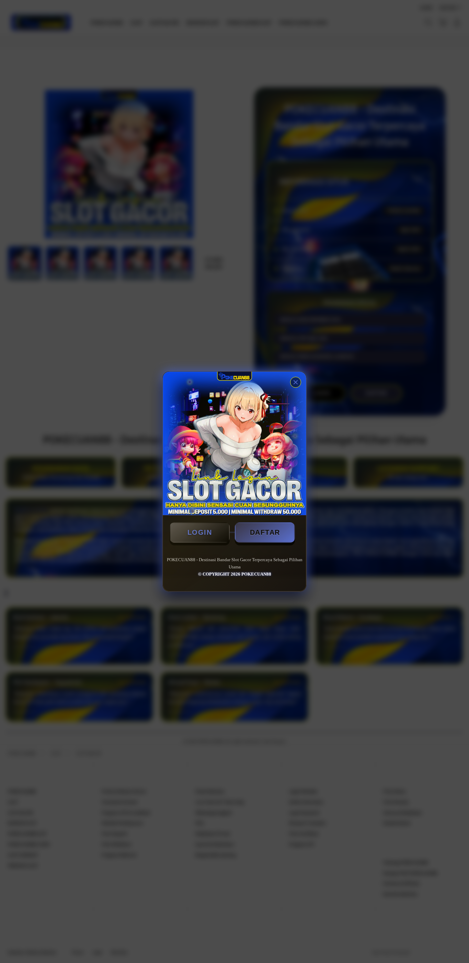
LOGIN (199, 532)
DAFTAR (265, 532)
